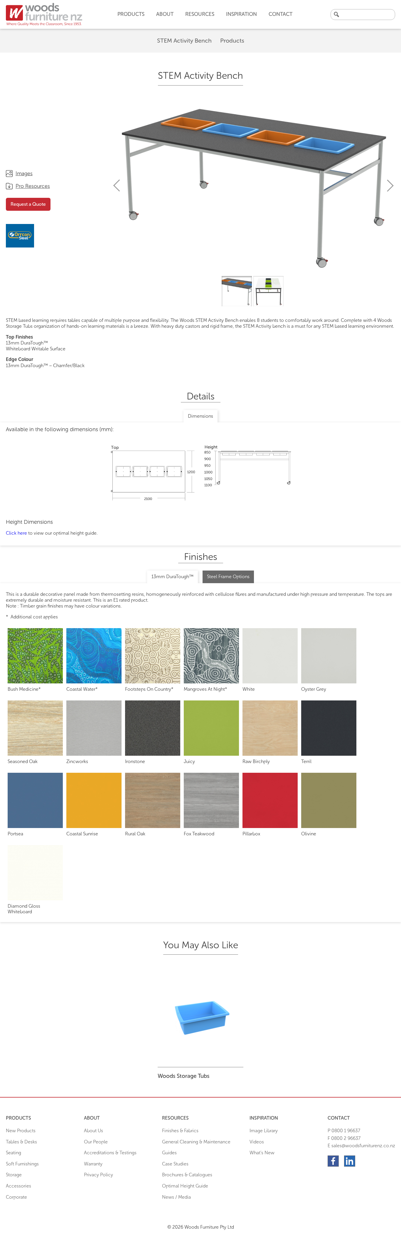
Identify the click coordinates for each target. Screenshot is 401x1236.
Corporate (16, 1197)
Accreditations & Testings (110, 1152)
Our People (96, 1142)
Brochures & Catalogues (187, 1175)
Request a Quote (28, 204)
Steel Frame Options (228, 576)
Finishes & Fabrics (180, 1130)
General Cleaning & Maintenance (196, 1142)
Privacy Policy (98, 1175)
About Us (93, 1130)
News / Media (176, 1197)
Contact (280, 14)
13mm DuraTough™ (172, 576)
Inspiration (241, 14)
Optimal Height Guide (185, 1186)
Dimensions (200, 416)
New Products (21, 1130)
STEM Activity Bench (184, 40)
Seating (13, 1152)
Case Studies (175, 1164)
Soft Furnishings (22, 1164)
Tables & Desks (21, 1142)
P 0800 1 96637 (344, 1130)
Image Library (264, 1130)
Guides (169, 1152)
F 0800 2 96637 (344, 1138)
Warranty (93, 1164)
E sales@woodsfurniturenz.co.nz (361, 1145)
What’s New (262, 1152)
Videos (257, 1142)
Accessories (18, 1186)
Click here (16, 533)
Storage (14, 1175)
